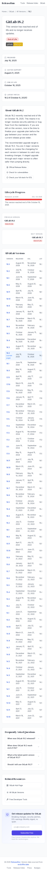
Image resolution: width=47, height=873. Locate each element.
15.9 (8, 557)
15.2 (8, 606)
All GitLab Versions (16, 792)
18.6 (8, 327)
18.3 (8, 347)
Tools (22, 3)
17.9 (8, 391)
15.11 (8, 544)
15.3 (8, 599)
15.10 (8, 551)
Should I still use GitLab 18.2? (19, 764)
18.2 (9, 355)
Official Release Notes (18, 167)
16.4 (8, 509)
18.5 (8, 333)
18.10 (8, 299)
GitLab (42, 3)
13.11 (8, 710)
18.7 (8, 320)
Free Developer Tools (18, 799)
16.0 (8, 537)
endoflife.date (23, 864)
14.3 (8, 675)
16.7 (8, 488)
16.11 (8, 461)
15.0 (8, 620)
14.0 (8, 696)
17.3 (8, 433)
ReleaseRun (8, 3)
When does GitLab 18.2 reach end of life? (19, 746)
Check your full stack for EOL (20, 177)
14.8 (8, 641)
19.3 (8, 264)
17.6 (8, 412)
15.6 (8, 578)
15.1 (7, 613)
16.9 (8, 474)
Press (29, 868)
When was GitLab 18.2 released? (21, 738)
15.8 (8, 564)
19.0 (8, 285)
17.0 (8, 454)
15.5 (8, 585)
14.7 (8, 648)
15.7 (8, 571)
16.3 (8, 516)
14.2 (8, 682)
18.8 (8, 313)
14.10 (8, 627)
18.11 (8, 292)
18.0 (8, 370)
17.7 (8, 405)
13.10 (8, 717)
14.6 (8, 654)
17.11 (8, 377)
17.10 (8, 384)
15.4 (8, 592)
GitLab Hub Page (16, 785)
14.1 (7, 689)
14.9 (8, 634)
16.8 (8, 481)
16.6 (8, 495)
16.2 (8, 523)
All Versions (21, 11)
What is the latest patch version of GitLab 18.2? (20, 756)
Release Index (32, 3)
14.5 (8, 661)
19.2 (8, 271)
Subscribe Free (27, 833)
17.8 (8, 398)
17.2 (8, 440)
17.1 (7, 447)
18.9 (8, 306)
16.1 (7, 530)
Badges (37, 868)
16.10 (8, 467)
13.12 (8, 703)
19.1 (7, 278)
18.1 (7, 364)
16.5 (8, 502)
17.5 (7, 419)
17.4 (8, 426)
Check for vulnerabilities (18, 172)
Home (4, 11)
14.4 (8, 668)
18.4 (8, 340)
